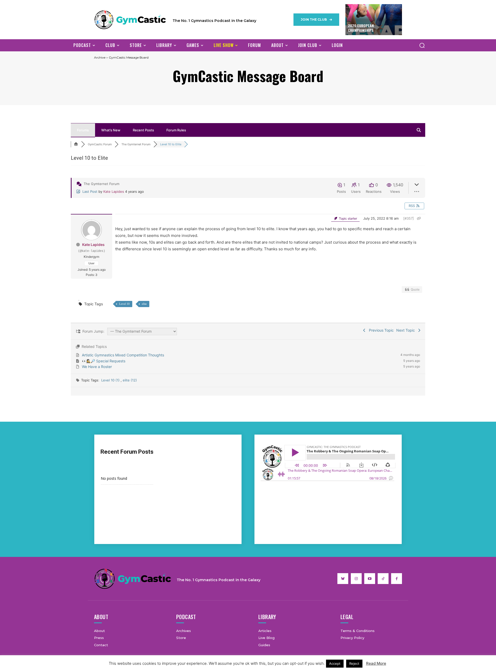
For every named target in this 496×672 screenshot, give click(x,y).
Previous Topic (380, 330)
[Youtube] (369, 578)
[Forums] (76, 144)
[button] (422, 45)
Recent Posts (143, 130)
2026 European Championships (361, 28)
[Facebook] (396, 578)
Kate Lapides (113, 191)
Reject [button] (354, 663)
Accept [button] (334, 663)
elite (144, 303)
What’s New (110, 130)
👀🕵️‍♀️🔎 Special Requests (103, 361)
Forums (83, 130)
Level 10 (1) (111, 380)
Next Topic (406, 330)
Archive (99, 57)
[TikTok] (383, 578)
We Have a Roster (97, 366)
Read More (376, 663)
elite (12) (130, 380)
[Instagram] (356, 578)
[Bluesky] (342, 578)
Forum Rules (176, 130)
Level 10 (124, 303)
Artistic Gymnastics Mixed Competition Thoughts (123, 355)
